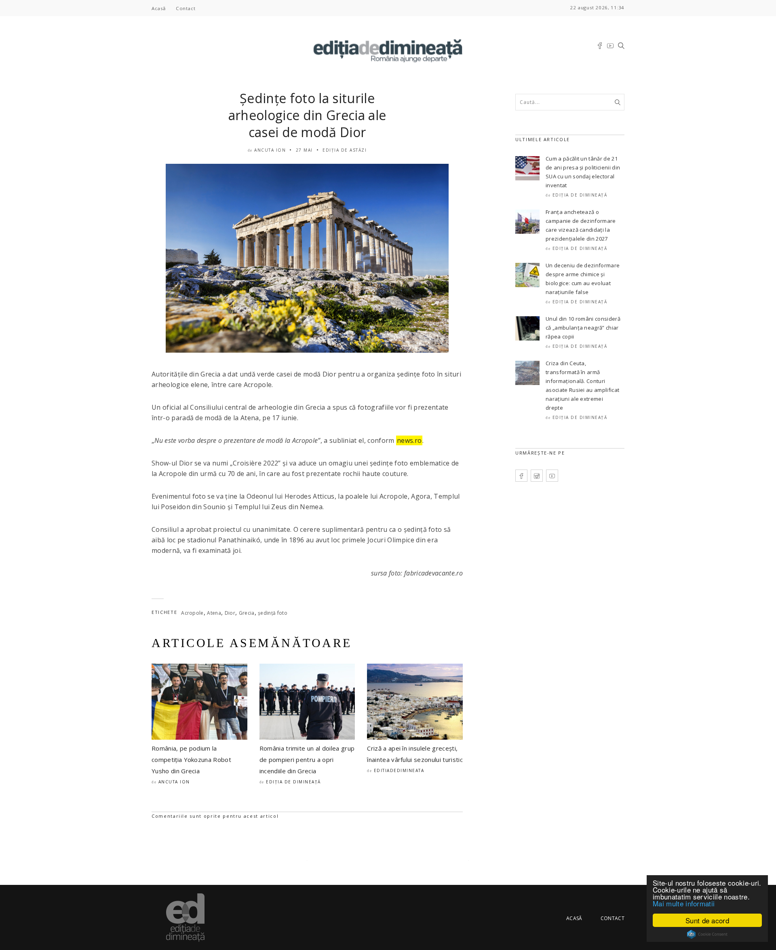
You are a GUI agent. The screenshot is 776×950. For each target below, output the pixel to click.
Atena (214, 612)
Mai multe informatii (684, 903)
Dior (230, 612)
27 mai (304, 150)
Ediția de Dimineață (293, 782)
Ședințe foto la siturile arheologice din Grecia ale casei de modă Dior (307, 115)
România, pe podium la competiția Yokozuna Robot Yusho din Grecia (191, 759)
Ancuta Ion (270, 150)
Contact (185, 8)
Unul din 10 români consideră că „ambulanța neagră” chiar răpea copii (583, 327)
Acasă (159, 8)
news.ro (409, 440)
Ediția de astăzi (345, 150)
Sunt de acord (707, 920)
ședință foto (272, 612)
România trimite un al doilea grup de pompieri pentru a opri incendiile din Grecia (307, 759)
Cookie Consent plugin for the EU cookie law (707, 934)
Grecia (247, 612)
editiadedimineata (399, 770)
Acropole (192, 612)
